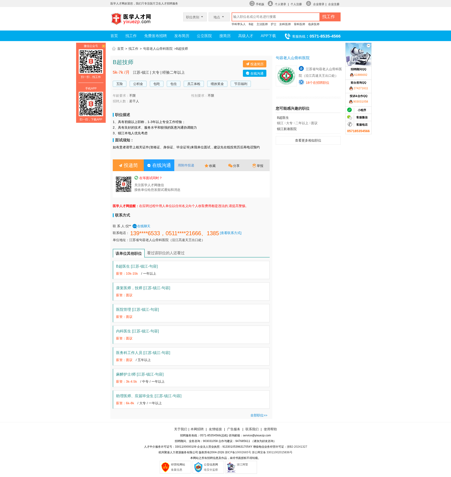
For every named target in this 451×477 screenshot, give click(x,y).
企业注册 (333, 4)
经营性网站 (178, 464)
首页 (114, 36)
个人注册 (296, 4)
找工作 (131, 36)
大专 (142, 403)
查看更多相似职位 (308, 140)
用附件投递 (186, 165)
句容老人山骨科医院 (158, 48)
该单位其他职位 (129, 253)
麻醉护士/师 (139, 374)
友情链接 (215, 429)
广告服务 (233, 429)
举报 (260, 166)
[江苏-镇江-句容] (144, 266)
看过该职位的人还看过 (166, 253)
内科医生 (137, 331)
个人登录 (280, 4)
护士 (273, 24)
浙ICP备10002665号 (238, 452)
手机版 (260, 4)
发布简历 (181, 36)
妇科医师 (285, 24)
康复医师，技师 (143, 288)
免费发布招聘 (155, 36)
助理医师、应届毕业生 (148, 396)
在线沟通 (256, 73)
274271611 (360, 88)
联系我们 (252, 429)
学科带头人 (239, 24)
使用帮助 (270, 429)
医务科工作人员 (143, 353)
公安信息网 (211, 464)
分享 (236, 166)
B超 (251, 24)
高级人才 (245, 36)
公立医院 (204, 36)
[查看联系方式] (230, 233)
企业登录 (318, 4)
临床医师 (313, 24)
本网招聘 (197, 429)
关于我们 (180, 429)
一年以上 (149, 273)
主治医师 (262, 24)
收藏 (212, 166)
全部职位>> (258, 415)
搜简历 (225, 36)
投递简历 (256, 64)
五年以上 (144, 360)
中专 (145, 381)
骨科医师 (299, 24)
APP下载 (268, 36)
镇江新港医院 (287, 129)
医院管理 (137, 310)
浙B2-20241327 (297, 446)
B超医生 (137, 266)
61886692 (360, 75)
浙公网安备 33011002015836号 (272, 452)
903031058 (360, 101)
